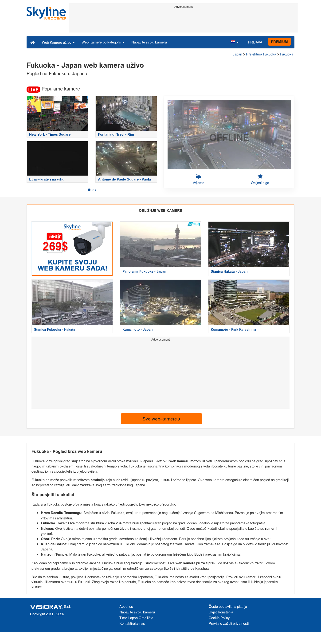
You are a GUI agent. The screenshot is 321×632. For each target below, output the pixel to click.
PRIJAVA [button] (255, 41)
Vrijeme (198, 182)
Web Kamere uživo (57, 42)
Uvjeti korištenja (221, 611)
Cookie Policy (219, 617)
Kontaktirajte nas (132, 623)
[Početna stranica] (32, 42)
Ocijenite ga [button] (260, 182)
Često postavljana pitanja (228, 606)
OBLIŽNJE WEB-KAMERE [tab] (160, 210)
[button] (234, 42)
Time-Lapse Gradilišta (136, 617)
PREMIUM (279, 41)
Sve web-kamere (160, 418)
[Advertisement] (183, 20)
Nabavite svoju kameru (149, 41)
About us (126, 606)
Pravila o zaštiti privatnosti (229, 623)
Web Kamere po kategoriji (102, 41)
